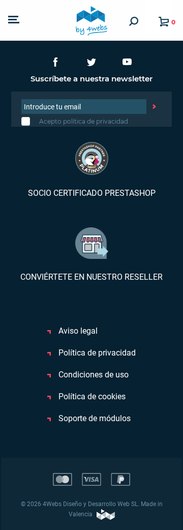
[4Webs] (91, 20)
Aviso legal (77, 331)
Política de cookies (91, 396)
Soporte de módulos (93, 418)
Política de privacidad (96, 353)
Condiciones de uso (92, 374)
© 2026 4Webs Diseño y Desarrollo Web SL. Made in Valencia (92, 509)
